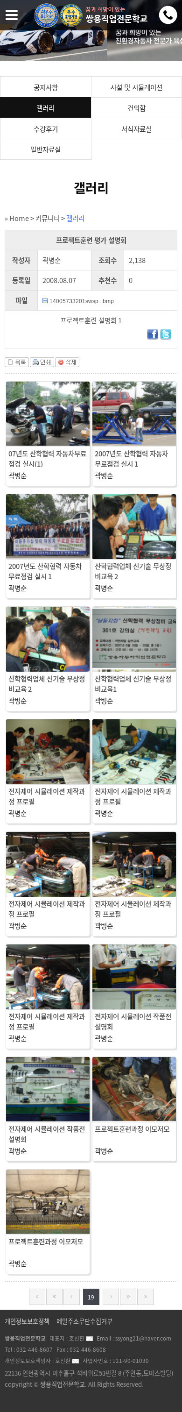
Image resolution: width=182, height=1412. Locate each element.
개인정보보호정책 (27, 1321)
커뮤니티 (47, 218)
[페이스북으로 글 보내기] (152, 337)
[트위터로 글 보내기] (165, 337)
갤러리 (45, 108)
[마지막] (145, 1297)
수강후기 (46, 129)
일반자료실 (45, 149)
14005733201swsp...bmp (81, 301)
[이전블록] (54, 1297)
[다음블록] (128, 1297)
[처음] (37, 1297)
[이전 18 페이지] (71, 1297)
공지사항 (46, 87)
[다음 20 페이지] (111, 1297)
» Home (17, 218)
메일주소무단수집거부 (84, 1321)
